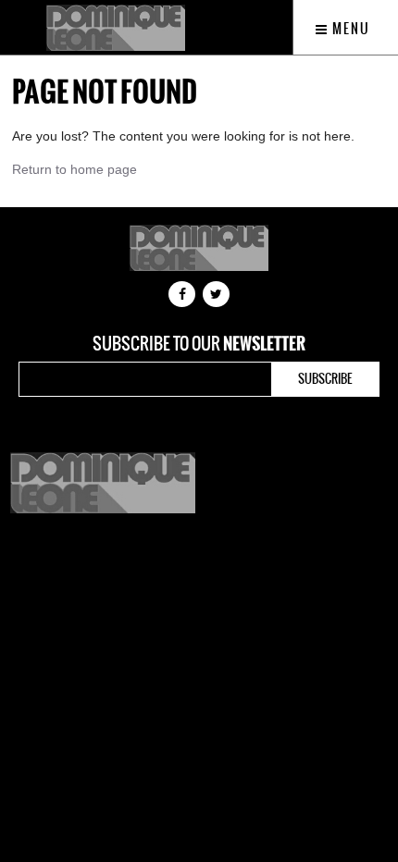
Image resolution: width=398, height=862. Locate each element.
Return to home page (74, 169)
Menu (349, 28)
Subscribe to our (199, 344)
